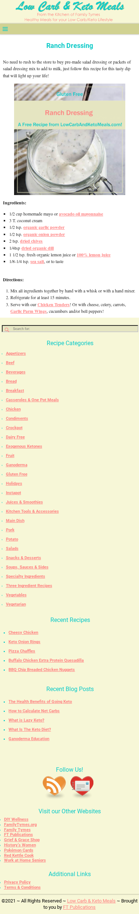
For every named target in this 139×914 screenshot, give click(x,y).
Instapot (13, 492)
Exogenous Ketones (24, 446)
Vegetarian (16, 604)
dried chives (31, 241)
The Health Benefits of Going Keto (40, 701)
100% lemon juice (93, 255)
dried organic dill (37, 248)
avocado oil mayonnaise (81, 214)
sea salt (37, 261)
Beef (10, 362)
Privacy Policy (17, 882)
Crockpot (14, 427)
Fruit (10, 455)
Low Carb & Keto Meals (91, 901)
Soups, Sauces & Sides (27, 567)
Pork (10, 530)
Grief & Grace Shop (22, 839)
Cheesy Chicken (23, 632)
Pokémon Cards (18, 850)
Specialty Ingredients (25, 576)
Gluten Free (16, 474)
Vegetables (16, 595)
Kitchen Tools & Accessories (32, 511)
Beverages (16, 372)
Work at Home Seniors (25, 860)
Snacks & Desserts (23, 557)
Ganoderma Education (29, 738)
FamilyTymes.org (20, 824)
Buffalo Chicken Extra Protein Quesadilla (46, 660)
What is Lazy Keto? (26, 720)
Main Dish (15, 520)
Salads (12, 548)
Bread (11, 381)
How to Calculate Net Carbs (34, 711)
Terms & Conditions (22, 887)
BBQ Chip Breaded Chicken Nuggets (42, 669)
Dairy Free (15, 437)
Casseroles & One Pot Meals (32, 400)
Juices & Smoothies (24, 502)
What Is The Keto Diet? (30, 729)
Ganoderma (16, 465)
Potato (12, 539)
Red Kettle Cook (19, 855)
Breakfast (15, 390)
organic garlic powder (43, 227)
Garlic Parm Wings (28, 311)
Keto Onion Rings (24, 641)
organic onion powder (44, 234)
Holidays (14, 483)
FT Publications (18, 834)
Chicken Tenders (53, 304)
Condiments (17, 418)
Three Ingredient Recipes (29, 585)
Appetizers (16, 353)
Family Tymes (17, 829)
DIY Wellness (16, 819)
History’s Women (20, 845)
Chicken (13, 409)
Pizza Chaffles (22, 651)
